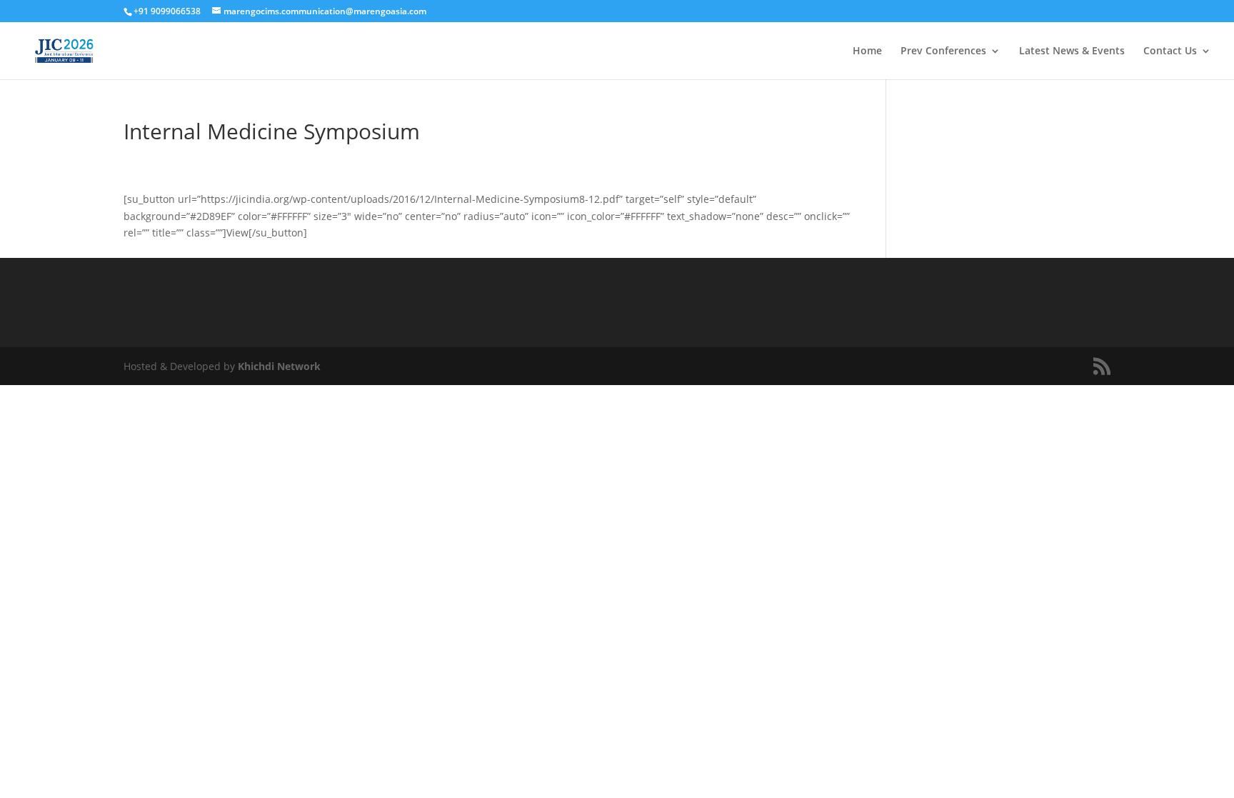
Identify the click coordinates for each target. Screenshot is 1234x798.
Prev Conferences (943, 51)
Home (867, 51)
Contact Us (1170, 51)
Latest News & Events (1072, 51)
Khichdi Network (279, 366)
